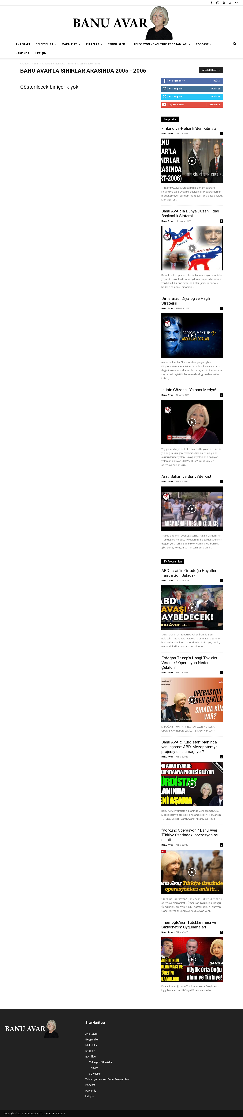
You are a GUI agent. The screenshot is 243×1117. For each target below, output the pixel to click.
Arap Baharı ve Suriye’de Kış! (186, 476)
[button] (234, 44)
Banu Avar (167, 133)
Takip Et (215, 88)
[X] (230, 2)
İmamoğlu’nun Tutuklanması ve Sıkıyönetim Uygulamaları (188, 924)
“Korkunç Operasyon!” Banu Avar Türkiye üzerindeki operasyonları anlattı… (189, 835)
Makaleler (69, 44)
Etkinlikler (116, 44)
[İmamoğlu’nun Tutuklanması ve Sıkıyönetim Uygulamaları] (192, 959)
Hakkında (22, 53)
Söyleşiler (95, 1073)
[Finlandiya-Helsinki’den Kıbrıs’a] (192, 161)
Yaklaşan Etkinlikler (100, 1062)
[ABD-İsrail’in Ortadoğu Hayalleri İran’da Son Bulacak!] (192, 607)
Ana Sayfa (23, 44)
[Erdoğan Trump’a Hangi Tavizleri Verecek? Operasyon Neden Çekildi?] (192, 700)
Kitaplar (92, 44)
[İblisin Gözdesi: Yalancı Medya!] (192, 422)
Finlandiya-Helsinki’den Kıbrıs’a (188, 128)
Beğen (216, 80)
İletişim (41, 53)
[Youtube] (236, 2)
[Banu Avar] (121, 22)
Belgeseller (44, 44)
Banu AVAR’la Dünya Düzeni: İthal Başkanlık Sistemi (190, 213)
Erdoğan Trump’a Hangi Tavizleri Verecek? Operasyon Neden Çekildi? (190, 663)
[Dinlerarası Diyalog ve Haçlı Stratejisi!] (192, 335)
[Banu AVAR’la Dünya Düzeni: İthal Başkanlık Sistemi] (192, 248)
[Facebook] (211, 2)
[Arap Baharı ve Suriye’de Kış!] (192, 508)
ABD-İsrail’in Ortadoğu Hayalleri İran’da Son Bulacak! (189, 573)
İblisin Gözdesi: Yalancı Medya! (188, 390)
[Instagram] (217, 2)
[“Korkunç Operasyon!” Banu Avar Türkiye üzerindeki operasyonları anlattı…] (192, 872)
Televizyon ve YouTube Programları (160, 44)
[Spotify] (224, 2)
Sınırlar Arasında (43, 63)
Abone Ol (214, 104)
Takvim (93, 1068)
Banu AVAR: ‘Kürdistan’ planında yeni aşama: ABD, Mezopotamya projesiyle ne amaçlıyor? (189, 747)
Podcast (202, 44)
